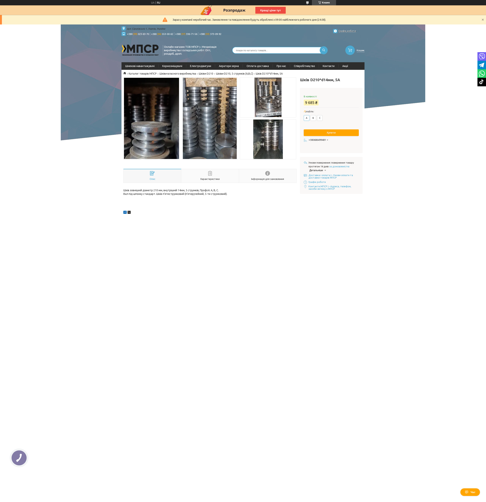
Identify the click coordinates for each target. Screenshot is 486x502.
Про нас (281, 66)
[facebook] (125, 212)
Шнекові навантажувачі (140, 66)
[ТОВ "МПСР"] (140, 49)
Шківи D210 (206, 73)
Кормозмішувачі (172, 66)
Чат (473, 492)
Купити (331, 132)
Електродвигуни (200, 66)
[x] (129, 212)
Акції (345, 66)
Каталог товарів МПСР (143, 73)
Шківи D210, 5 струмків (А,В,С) (234, 73)
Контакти (329, 66)
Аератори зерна (229, 66)
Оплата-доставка (258, 66)
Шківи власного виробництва (177, 73)
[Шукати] (324, 50)
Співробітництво (304, 66)
